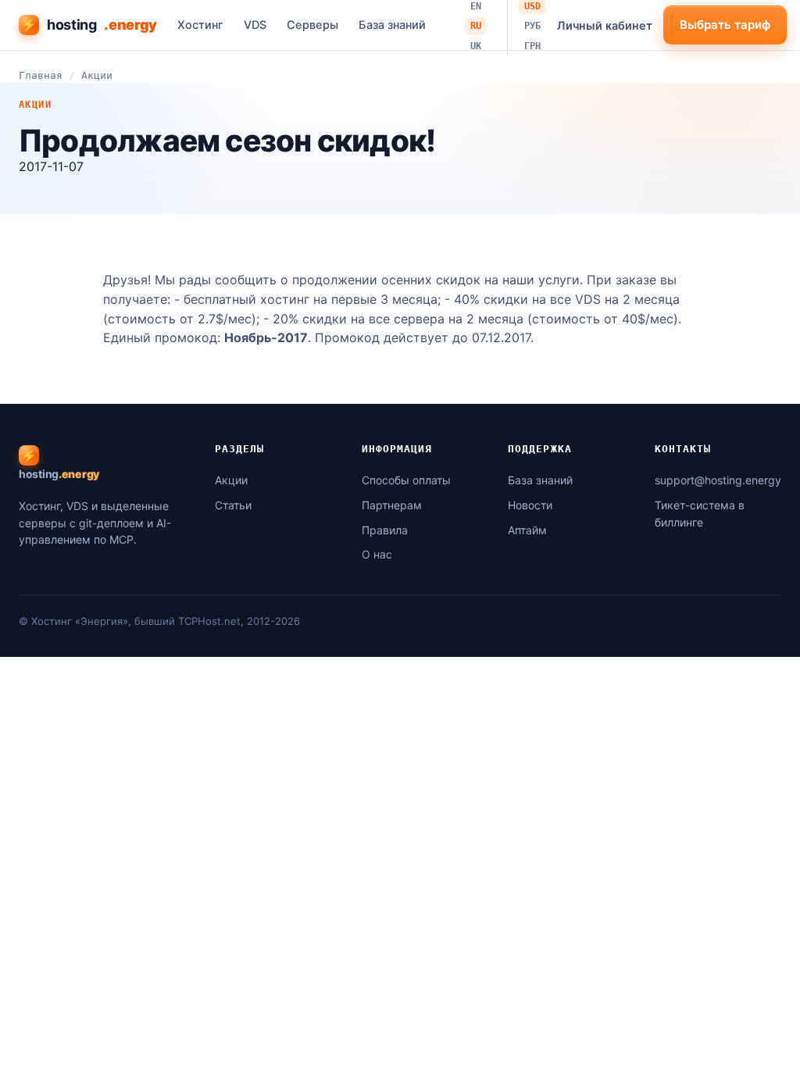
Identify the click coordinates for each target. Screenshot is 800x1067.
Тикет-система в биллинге (700, 513)
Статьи (233, 505)
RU (475, 25)
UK (475, 46)
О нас (377, 554)
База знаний (392, 25)
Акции (96, 75)
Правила (385, 530)
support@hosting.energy (718, 480)
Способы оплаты (406, 480)
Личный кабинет (604, 26)
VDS (255, 25)
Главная (40, 75)
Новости (530, 505)
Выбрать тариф (725, 24)
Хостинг (200, 25)
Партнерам (392, 505)
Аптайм (527, 530)
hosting (89, 24)
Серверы (312, 25)
